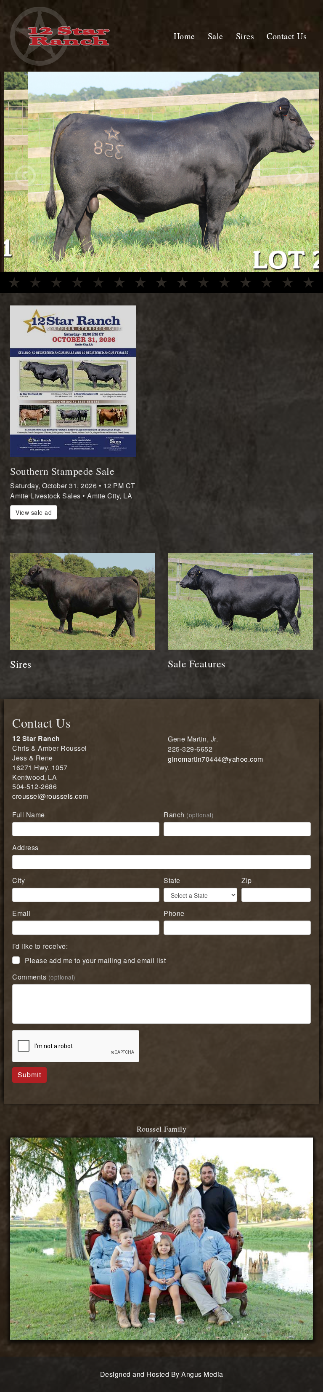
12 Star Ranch (65, 10)
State (172, 890)
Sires (245, 36)
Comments (44, 986)
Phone (174, 923)
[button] (27, 176)
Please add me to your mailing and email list (95, 970)
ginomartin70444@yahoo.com (215, 769)
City (18, 890)
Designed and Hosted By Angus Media (161, 1384)
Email (21, 923)
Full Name (28, 824)
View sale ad (34, 522)
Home (184, 36)
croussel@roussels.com (50, 806)
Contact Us (287, 36)
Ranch (189, 824)
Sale (215, 36)
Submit (29, 1084)
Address (25, 857)
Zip (246, 890)
